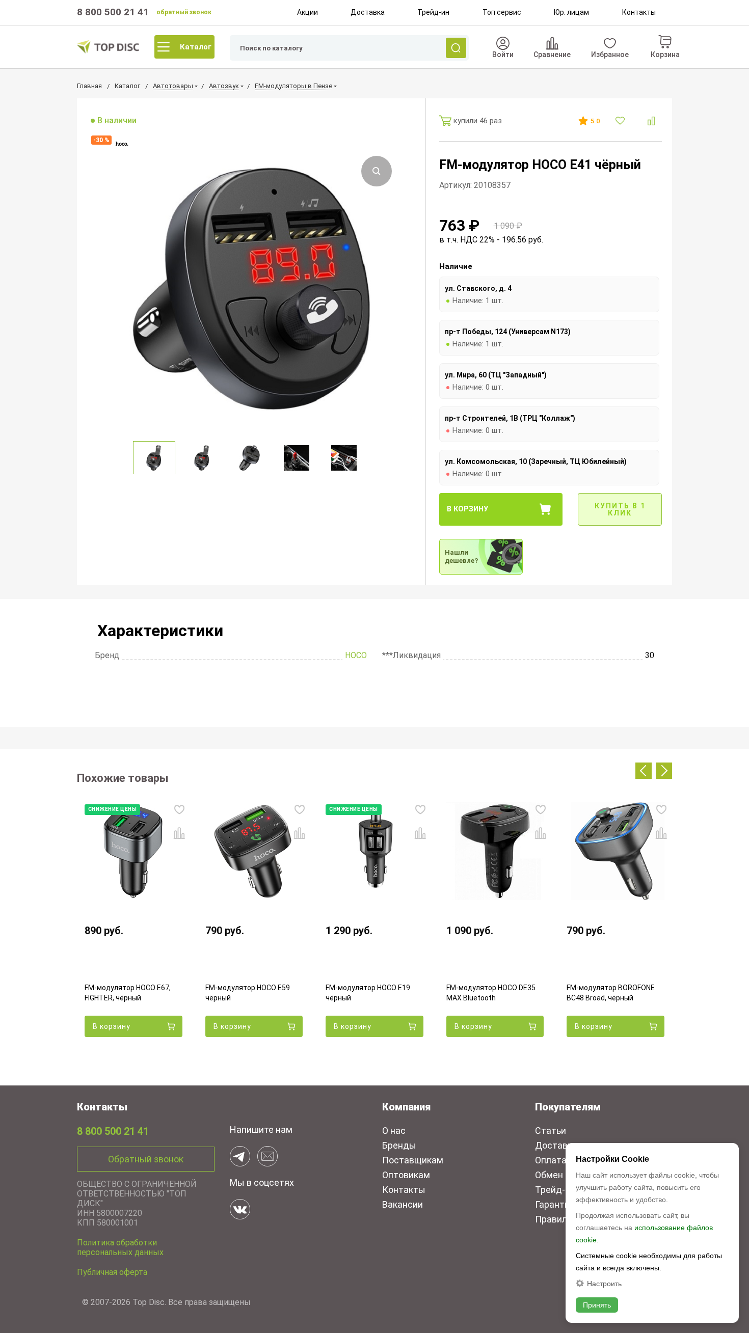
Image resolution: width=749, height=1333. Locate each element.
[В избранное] (621, 120)
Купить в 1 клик (620, 509)
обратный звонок (183, 12)
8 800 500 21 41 (113, 12)
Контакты (639, 12)
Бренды (399, 1145)
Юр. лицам (571, 12)
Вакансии (402, 1204)
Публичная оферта (112, 1272)
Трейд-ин (433, 12)
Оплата (551, 1160)
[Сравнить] (651, 121)
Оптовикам (406, 1174)
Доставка (368, 12)
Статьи (550, 1130)
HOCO (356, 655)
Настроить (604, 1283)
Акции (307, 12)
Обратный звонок (145, 1159)
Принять (597, 1305)
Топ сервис (502, 12)
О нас (394, 1130)
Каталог (195, 46)
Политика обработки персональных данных (120, 1247)
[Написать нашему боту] (240, 1156)
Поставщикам (412, 1160)
